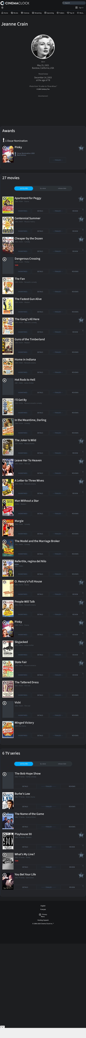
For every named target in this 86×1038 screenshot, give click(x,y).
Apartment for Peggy (28, 198)
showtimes (22, 211)
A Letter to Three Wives (29, 480)
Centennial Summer (27, 218)
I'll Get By (21, 399)
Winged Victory (24, 722)
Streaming (38, 13)
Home (6, 13)
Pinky (18, 147)
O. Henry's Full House (28, 581)
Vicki (18, 702)
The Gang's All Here (27, 319)
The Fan (20, 278)
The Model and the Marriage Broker (37, 541)
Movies (15, 13)
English (43, 906)
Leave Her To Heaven (28, 460)
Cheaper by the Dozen (29, 238)
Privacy (44, 914)
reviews (75, 271)
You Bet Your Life (25, 874)
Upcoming (50, 13)
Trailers (61, 13)
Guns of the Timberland (30, 339)
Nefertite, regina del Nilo (30, 561)
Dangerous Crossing (27, 258)
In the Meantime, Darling (30, 420)
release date (62, 188)
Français (43, 909)
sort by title (24, 188)
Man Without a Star (27, 500)
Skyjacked (21, 641)
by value (43, 188)
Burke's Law (22, 793)
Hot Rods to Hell (25, 379)
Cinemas (26, 13)
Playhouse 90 (23, 834)
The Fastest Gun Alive (28, 298)
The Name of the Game (29, 813)
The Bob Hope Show (28, 773)
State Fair (21, 662)
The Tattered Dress (27, 682)
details (40, 211)
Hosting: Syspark (43, 920)
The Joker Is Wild (25, 440)
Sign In (80, 7)
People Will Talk (25, 601)
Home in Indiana (25, 359)
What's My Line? (25, 854)
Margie (19, 520)
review (77, 210)
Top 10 (72, 13)
